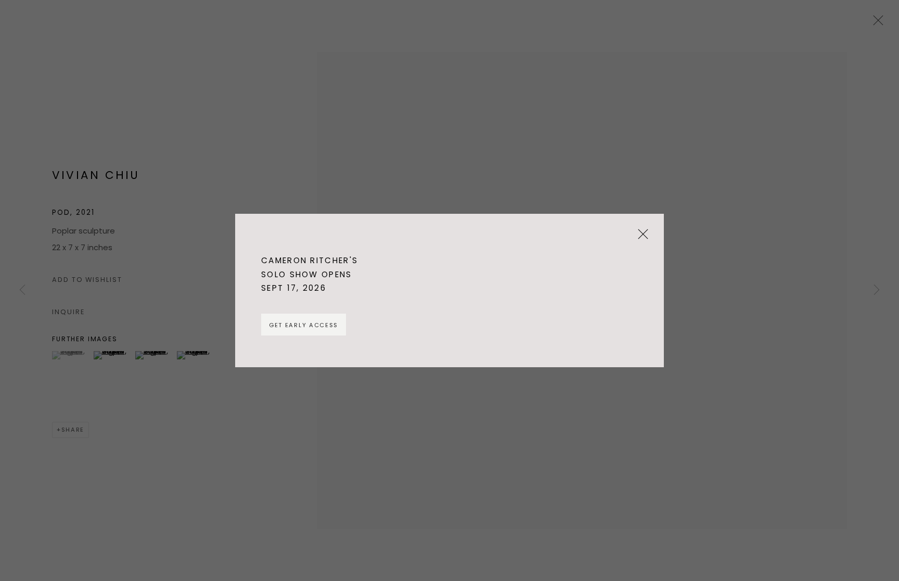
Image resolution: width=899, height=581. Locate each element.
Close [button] (640, 237)
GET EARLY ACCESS (303, 325)
